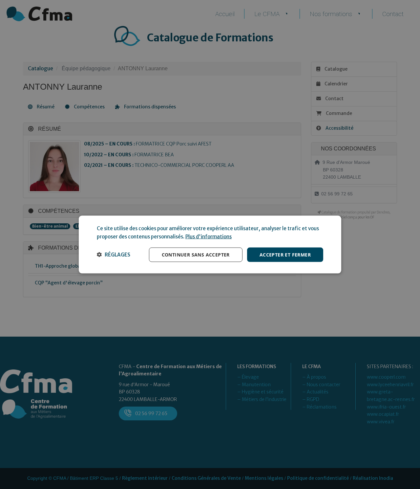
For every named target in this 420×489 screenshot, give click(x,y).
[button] (113, 254)
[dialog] (210, 244)
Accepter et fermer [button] (285, 254)
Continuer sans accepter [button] (196, 254)
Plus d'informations (208, 236)
